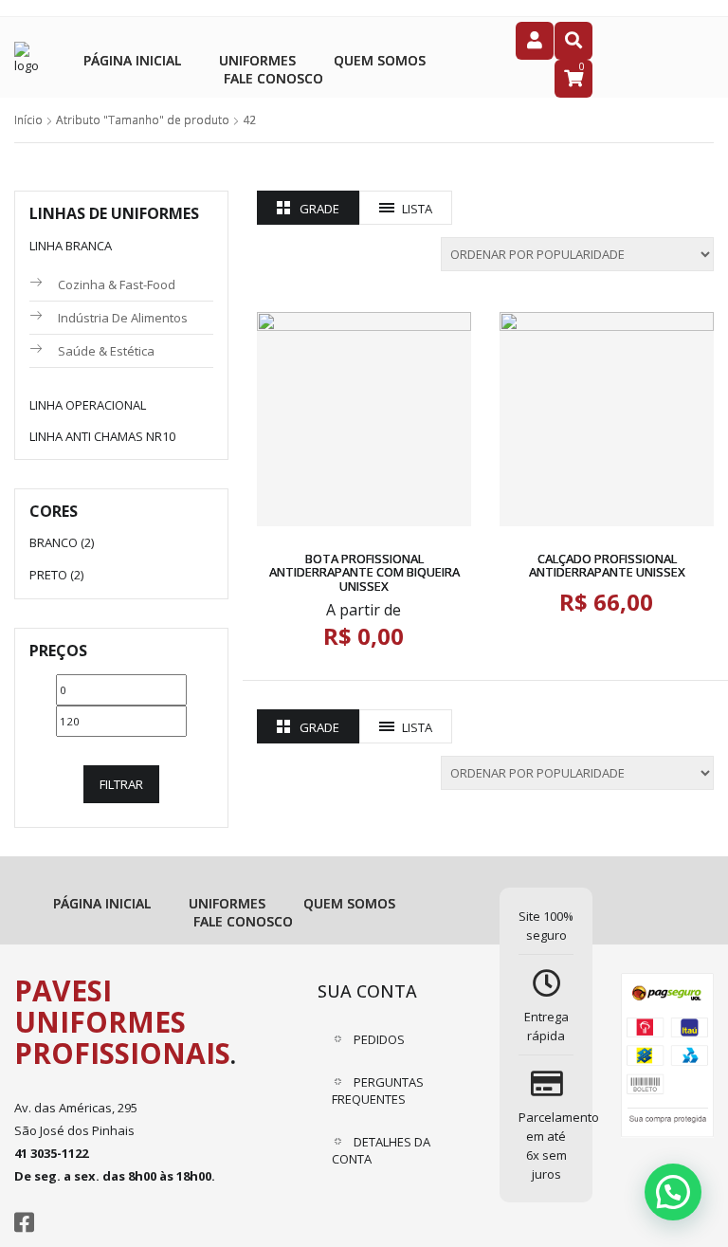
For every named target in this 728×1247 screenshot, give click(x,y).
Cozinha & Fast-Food (116, 284)
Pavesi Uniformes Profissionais (122, 1022)
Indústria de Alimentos (123, 317)
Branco (53, 542)
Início (28, 120)
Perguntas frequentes (378, 1090)
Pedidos (379, 1039)
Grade (319, 208)
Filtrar (121, 784)
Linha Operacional (87, 404)
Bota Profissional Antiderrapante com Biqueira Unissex (364, 572)
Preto (48, 574)
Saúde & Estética (106, 350)
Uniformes (257, 60)
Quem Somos (380, 60)
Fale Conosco (273, 78)
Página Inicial (132, 60)
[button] (673, 1192)
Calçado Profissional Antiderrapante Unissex (607, 565)
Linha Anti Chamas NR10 (102, 436)
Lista (417, 208)
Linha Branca (70, 245)
